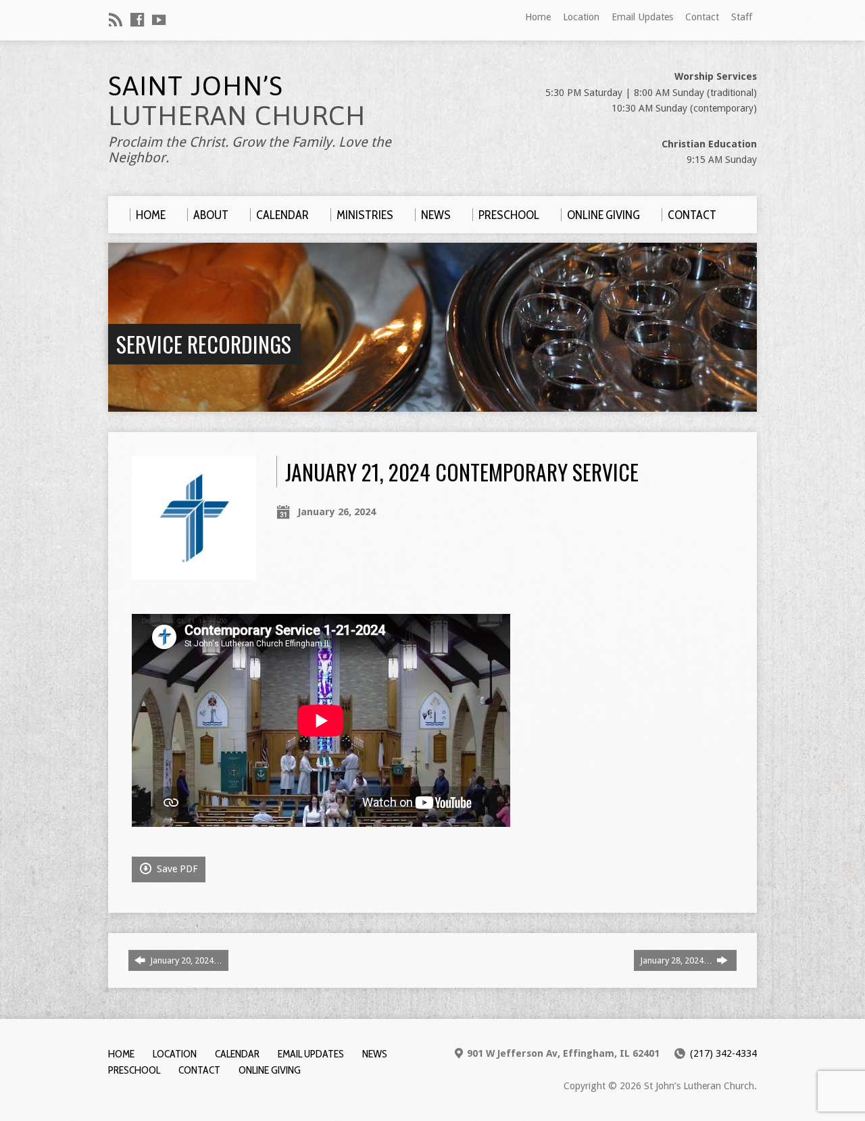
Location (581, 16)
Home (538, 16)
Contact (702, 16)
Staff (741, 16)
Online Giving (270, 1070)
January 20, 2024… (185, 960)
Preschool (134, 1070)
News (374, 1053)
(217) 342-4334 (723, 1053)
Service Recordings (203, 344)
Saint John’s (237, 100)
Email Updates (642, 16)
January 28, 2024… (677, 960)
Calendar (237, 1053)
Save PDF (175, 868)
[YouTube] (159, 19)
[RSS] (115, 19)
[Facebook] (137, 19)
